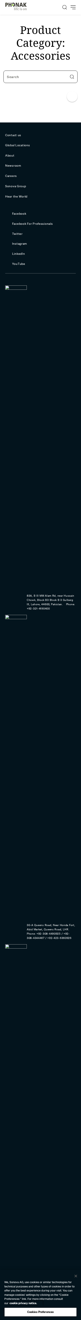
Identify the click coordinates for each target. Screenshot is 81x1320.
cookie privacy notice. (23, 1303)
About (9, 155)
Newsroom (13, 165)
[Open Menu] (73, 7)
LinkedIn (18, 254)
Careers (11, 176)
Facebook (19, 214)
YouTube (18, 264)
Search (13, 77)
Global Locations (17, 145)
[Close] (76, 1276)
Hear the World (16, 196)
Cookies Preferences (40, 1312)
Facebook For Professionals (32, 224)
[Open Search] (64, 7)
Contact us (13, 135)
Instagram (19, 244)
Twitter (17, 234)
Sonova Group (15, 186)
